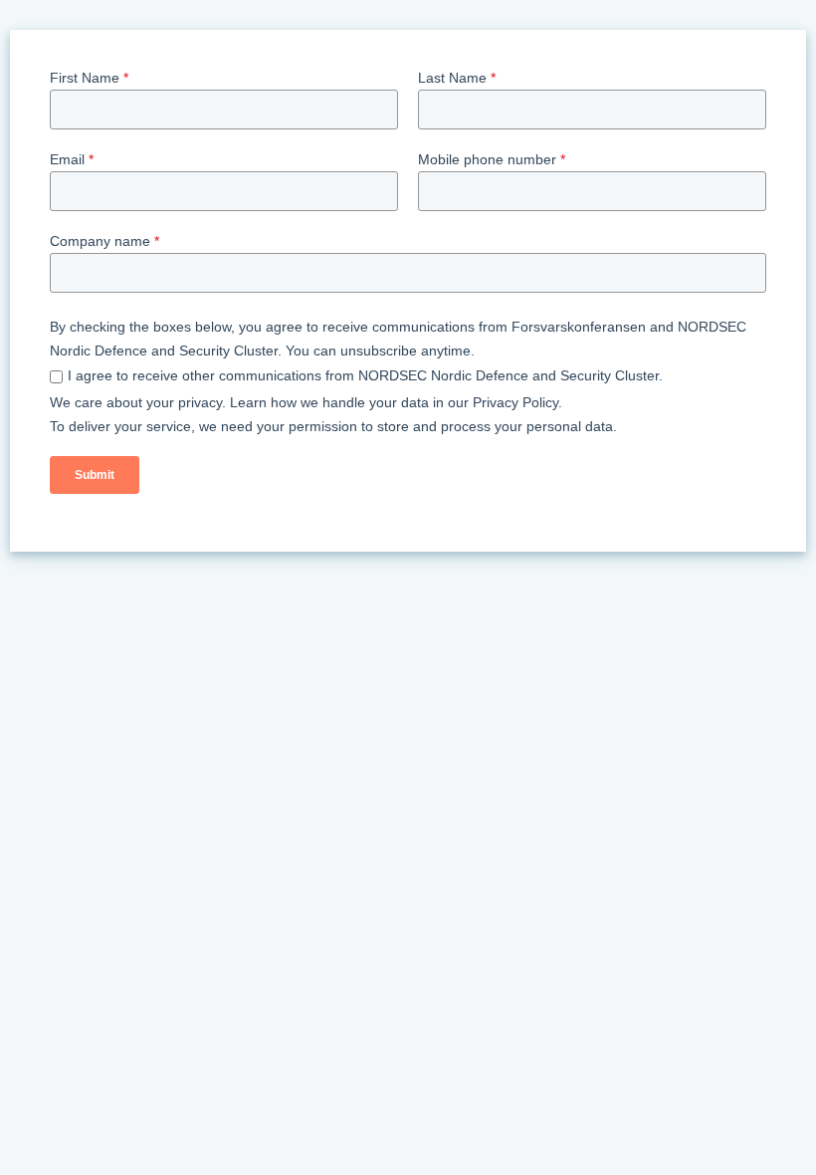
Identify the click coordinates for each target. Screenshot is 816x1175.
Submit (94, 475)
